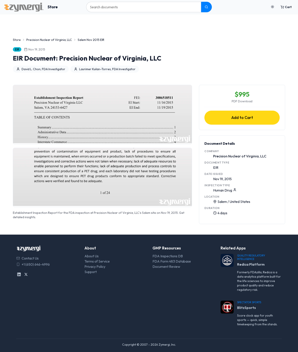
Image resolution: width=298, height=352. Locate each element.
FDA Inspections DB (167, 256)
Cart (288, 7)
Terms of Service (97, 261)
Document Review (166, 266)
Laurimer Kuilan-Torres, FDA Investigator (107, 69)
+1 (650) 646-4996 (36, 264)
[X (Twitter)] (26, 274)
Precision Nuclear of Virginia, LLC (49, 40)
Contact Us (30, 258)
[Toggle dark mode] (272, 6)
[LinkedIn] (19, 274)
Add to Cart (242, 117)
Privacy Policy (94, 266)
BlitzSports (246, 307)
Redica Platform (251, 264)
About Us (91, 256)
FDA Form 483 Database (171, 261)
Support (90, 272)
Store (53, 6)
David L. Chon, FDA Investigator (43, 69)
